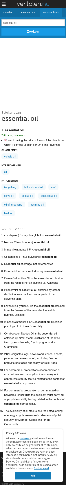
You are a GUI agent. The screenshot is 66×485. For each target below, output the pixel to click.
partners (25, 438)
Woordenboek (51, 12)
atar (53, 187)
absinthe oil (37, 204)
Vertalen (7, 12)
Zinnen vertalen (27, 12)
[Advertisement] (33, 73)
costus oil (27, 195)
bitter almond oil (33, 187)
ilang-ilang (10, 187)
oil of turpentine (13, 204)
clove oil (9, 195)
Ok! (33, 475)
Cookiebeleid (41, 468)
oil (5, 172)
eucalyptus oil (49, 195)
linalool (8, 213)
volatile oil (10, 156)
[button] (4, 4)
